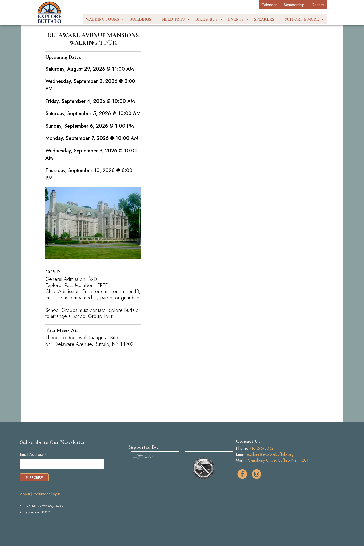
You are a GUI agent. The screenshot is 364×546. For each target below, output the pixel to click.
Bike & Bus (206, 19)
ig (256, 474)
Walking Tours (102, 19)
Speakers (264, 19)
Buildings (140, 19)
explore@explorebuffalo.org (270, 454)
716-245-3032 (261, 448)
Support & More (302, 19)
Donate (318, 5)
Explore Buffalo (49, 12)
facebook (242, 474)
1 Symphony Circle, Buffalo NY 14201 (276, 460)
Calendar (269, 5)
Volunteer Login (47, 494)
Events (236, 19)
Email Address (33, 454)
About (25, 494)
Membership (294, 5)
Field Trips (173, 19)
